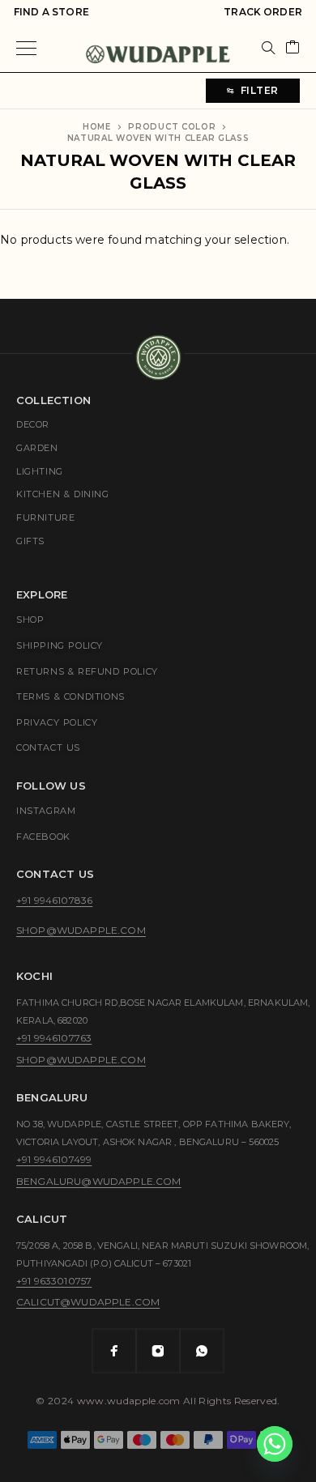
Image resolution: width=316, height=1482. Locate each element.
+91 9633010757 (54, 1281)
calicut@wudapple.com (88, 1302)
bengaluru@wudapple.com (98, 1181)
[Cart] (292, 48)
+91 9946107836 (54, 900)
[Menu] (26, 47)
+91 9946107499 (54, 1159)
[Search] (268, 47)
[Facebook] (114, 1351)
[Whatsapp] (202, 1351)
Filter (260, 90)
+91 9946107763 (54, 1038)
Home (97, 126)
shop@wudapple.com (81, 930)
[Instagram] (158, 1351)
